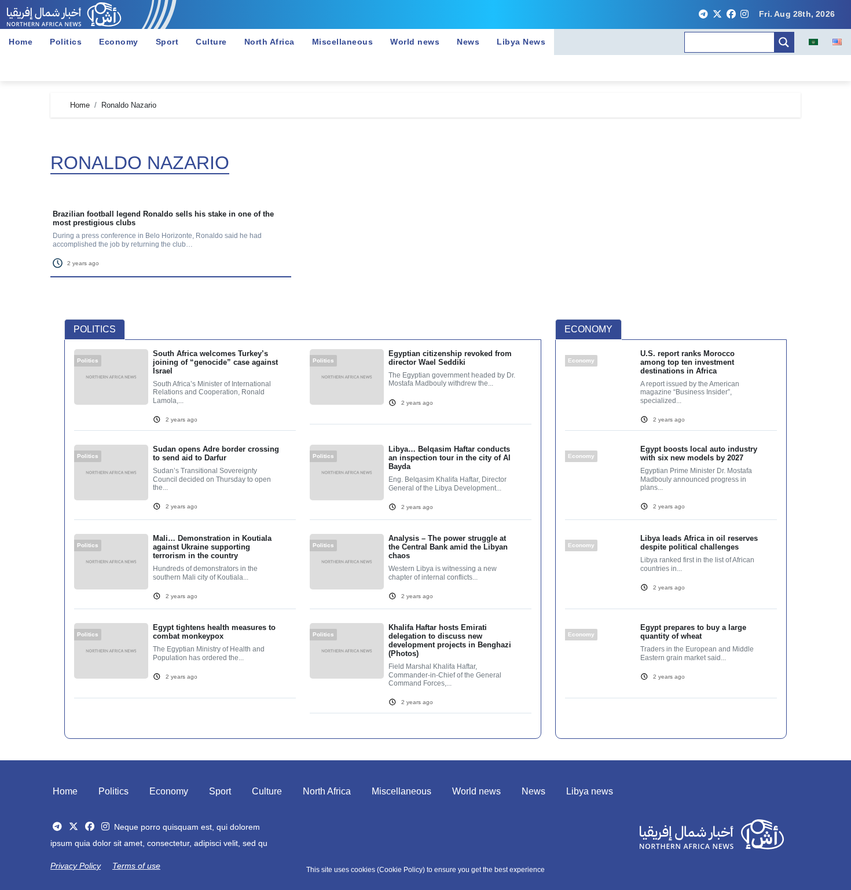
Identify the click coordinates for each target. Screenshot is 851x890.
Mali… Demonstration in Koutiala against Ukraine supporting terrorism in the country (212, 547)
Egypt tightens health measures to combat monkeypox (214, 631)
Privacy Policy (75, 865)
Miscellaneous (342, 41)
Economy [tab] (588, 329)
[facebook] (731, 14)
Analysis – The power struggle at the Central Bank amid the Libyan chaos (448, 547)
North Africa (269, 41)
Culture (211, 41)
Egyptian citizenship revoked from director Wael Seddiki (450, 358)
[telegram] (703, 14)
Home (20, 41)
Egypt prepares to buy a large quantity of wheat (693, 631)
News (468, 41)
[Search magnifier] (784, 42)
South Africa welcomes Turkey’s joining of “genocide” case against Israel (215, 362)
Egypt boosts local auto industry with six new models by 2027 (698, 453)
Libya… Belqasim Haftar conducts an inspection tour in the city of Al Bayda (449, 458)
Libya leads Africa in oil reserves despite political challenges (699, 542)
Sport (167, 41)
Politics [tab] (95, 329)
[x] (717, 14)
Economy (118, 41)
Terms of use (136, 865)
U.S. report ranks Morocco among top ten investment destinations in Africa (687, 362)
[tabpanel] (303, 538)
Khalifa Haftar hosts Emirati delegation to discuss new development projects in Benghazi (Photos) (449, 640)
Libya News (521, 41)
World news (414, 41)
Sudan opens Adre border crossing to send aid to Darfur (216, 453)
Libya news (589, 791)
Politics (66, 41)
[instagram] (744, 14)
